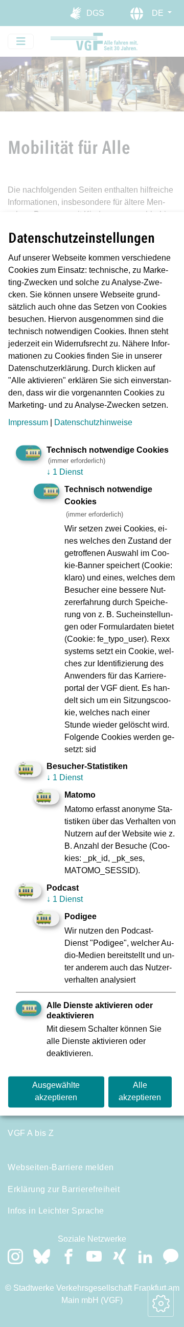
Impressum (28, 422)
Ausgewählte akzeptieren (56, 1091)
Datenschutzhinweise (93, 422)
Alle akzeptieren (140, 1091)
